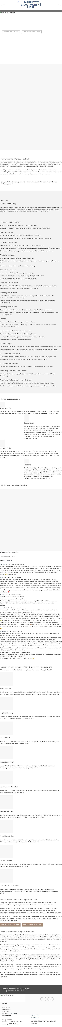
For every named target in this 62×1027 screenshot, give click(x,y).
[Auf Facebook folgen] (42, 999)
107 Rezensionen (7, 560)
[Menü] (2, 5)
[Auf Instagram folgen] (45, 999)
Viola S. (2, 577)
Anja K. (2, 595)
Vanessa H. (3, 631)
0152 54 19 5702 (12, 1013)
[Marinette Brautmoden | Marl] (31, 5)
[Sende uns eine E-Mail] (48, 999)
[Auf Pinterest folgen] (52, 999)
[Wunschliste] (59, 5)
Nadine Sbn (3, 564)
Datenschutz (36, 1015)
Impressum (35, 1017)
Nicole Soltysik (4, 608)
